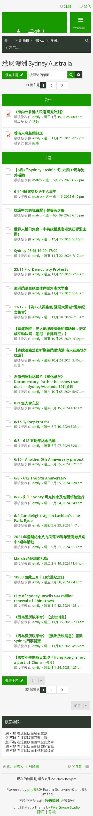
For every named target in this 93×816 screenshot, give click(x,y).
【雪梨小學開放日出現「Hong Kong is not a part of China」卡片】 (49, 660)
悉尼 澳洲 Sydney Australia (37, 63)
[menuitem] (87, 40)
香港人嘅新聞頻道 (28, 133)
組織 (35, 143)
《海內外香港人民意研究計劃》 (39, 111)
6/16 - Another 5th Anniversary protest (49, 459)
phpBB (33, 789)
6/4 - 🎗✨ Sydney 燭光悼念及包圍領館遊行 (49, 496)
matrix (37, 180)
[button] (62, 85)
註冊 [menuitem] (67, 6)
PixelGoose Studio (65, 807)
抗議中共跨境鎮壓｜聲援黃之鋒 (39, 210)
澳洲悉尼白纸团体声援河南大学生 (41, 288)
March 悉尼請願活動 (31, 558)
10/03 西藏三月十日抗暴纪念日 (39, 577)
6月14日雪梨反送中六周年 (35, 191)
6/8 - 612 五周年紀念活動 (35, 440)
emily (36, 116)
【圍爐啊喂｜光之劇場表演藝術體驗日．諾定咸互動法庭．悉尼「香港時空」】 (50, 331)
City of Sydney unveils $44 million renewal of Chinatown (44, 598)
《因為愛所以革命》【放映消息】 (41, 616)
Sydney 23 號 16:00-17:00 (35, 250)
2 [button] (51, 85)
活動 (35, 121)
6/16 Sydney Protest (31, 421)
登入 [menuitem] (87, 6)
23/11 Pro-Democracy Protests (41, 269)
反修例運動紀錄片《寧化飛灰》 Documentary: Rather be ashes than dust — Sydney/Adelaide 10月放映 (47, 381)
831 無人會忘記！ (28, 403)
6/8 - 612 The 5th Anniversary (40, 478)
